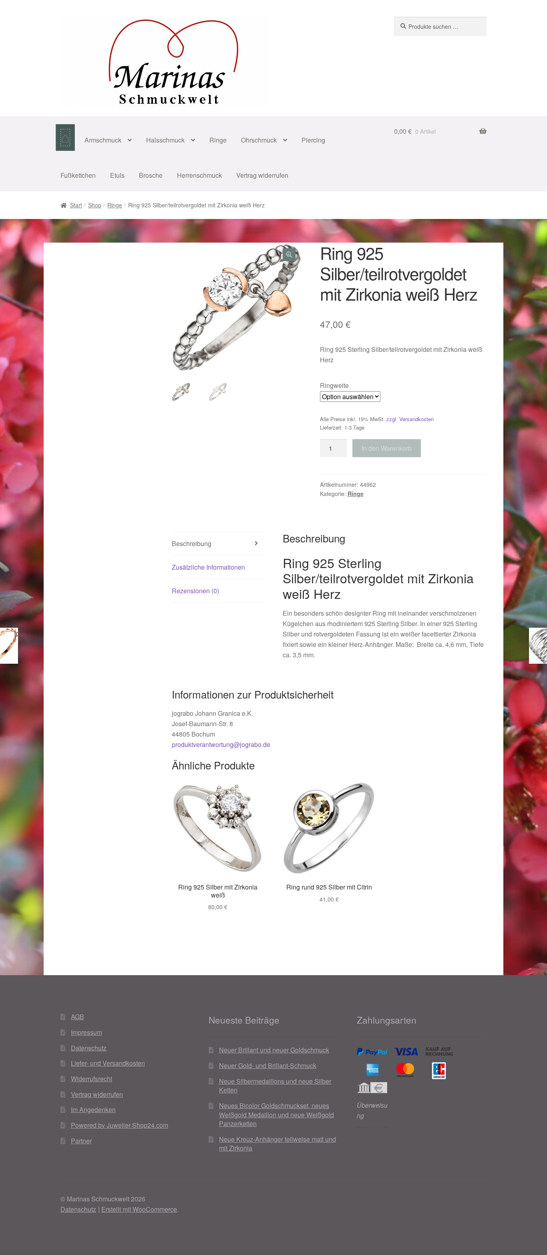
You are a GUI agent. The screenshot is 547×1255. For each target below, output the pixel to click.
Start (76, 205)
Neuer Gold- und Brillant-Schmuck (267, 1065)
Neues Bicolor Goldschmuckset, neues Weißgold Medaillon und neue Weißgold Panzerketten (276, 1114)
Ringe (218, 140)
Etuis (117, 175)
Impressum (86, 1032)
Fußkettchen (78, 175)
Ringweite (334, 385)
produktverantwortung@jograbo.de (221, 744)
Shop (94, 205)
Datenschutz (89, 1047)
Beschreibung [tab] (191, 543)
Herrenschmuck (199, 175)
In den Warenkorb (387, 448)
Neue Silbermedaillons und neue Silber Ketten (275, 1085)
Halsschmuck (165, 140)
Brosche (151, 175)
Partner (81, 1140)
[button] (289, 254)
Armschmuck (102, 140)
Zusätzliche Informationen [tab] (208, 567)
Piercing (313, 140)
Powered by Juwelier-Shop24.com (119, 1125)
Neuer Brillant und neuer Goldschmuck (274, 1049)
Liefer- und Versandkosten (108, 1063)
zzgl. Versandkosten (410, 419)
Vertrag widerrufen (262, 175)
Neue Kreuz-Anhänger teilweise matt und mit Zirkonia (277, 1144)
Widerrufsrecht (91, 1078)
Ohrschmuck (259, 140)
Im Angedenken (93, 1109)
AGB (77, 1016)
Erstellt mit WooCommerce (139, 1209)
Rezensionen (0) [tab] (195, 590)
